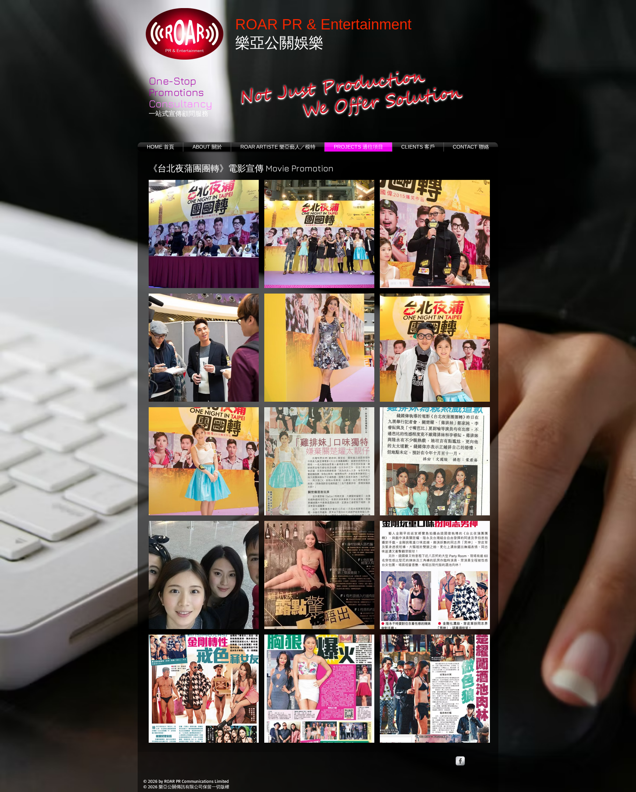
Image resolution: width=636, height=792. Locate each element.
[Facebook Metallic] (460, 761)
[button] (204, 234)
